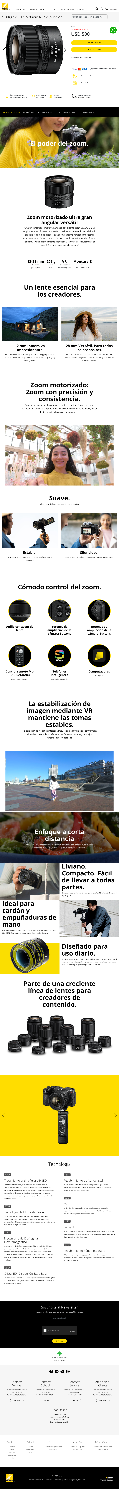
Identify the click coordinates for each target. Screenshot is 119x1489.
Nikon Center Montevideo (103, 1447)
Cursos (30, 1447)
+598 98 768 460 (59, 1360)
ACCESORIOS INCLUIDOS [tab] (46, 112)
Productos (21, 9)
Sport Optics (12, 1458)
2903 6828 (18, 1392)
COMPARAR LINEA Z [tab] (88, 112)
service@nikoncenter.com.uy (74, 1390)
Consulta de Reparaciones (53, 1447)
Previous (3, 1115)
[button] (4, 49)
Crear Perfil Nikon (78, 1449)
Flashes (12, 1452)
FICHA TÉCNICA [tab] (28, 112)
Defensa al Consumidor (36, 1480)
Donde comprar (66, 9)
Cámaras (12, 1447)
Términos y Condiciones (53, 1480)
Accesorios (12, 1455)
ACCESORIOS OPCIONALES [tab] (68, 112)
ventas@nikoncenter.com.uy (17, 1390)
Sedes (30, 1452)
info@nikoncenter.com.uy (103, 1390)
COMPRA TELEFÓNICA (94, 50)
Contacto (82, 9)
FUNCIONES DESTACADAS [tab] (11, 112)
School (43, 9)
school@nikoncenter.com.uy (45, 1390)
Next (115, 1115)
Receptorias (53, 1449)
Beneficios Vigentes (77, 1447)
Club (53, 9)
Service (33, 9)
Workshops (30, 1449)
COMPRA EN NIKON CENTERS (81, 57)
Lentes (12, 1449)
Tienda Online (103, 1449)
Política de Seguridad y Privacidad (74, 1480)
